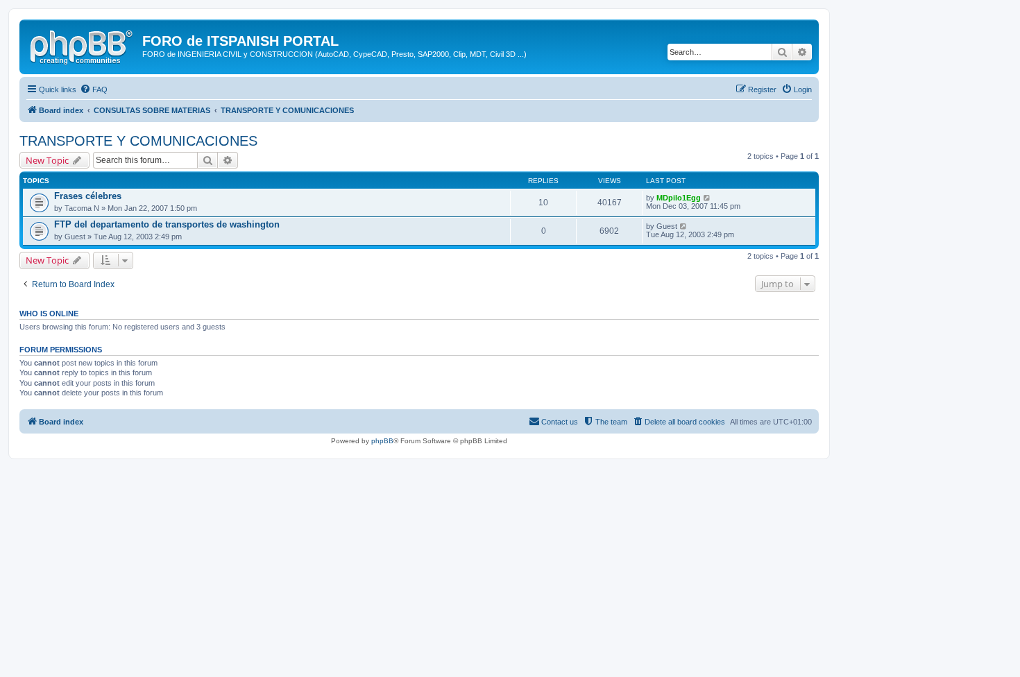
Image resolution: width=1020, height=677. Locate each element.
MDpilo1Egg (678, 198)
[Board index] (82, 45)
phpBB (382, 441)
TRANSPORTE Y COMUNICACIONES (138, 140)
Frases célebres (87, 196)
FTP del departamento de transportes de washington (167, 224)
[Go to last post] (707, 198)
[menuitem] (94, 89)
